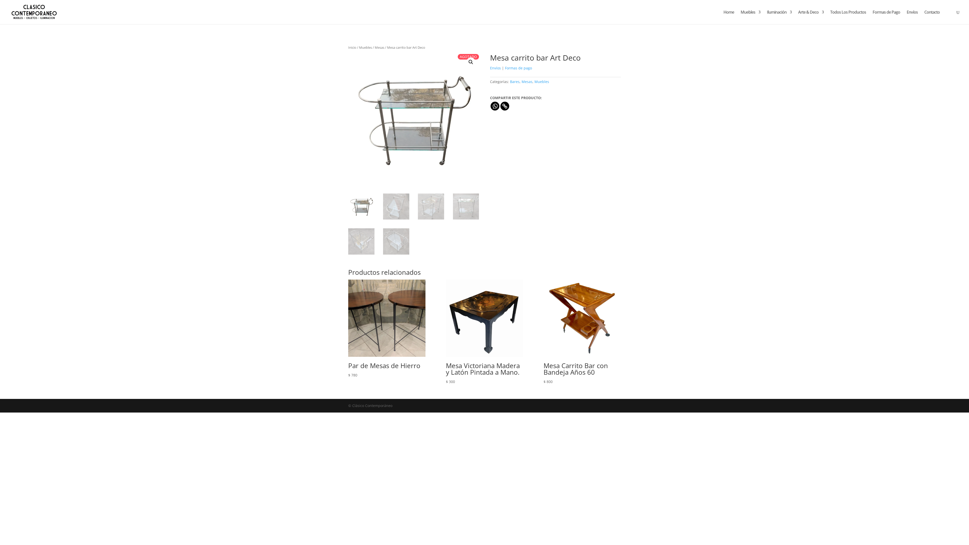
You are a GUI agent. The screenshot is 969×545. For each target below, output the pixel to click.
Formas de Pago (886, 12)
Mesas (379, 47)
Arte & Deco (808, 12)
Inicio (352, 47)
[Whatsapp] (495, 106)
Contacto (932, 12)
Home (728, 12)
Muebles (748, 12)
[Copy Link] (504, 106)
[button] (470, 62)
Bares (515, 81)
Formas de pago (518, 68)
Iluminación (777, 12)
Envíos (912, 12)
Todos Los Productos (848, 12)
